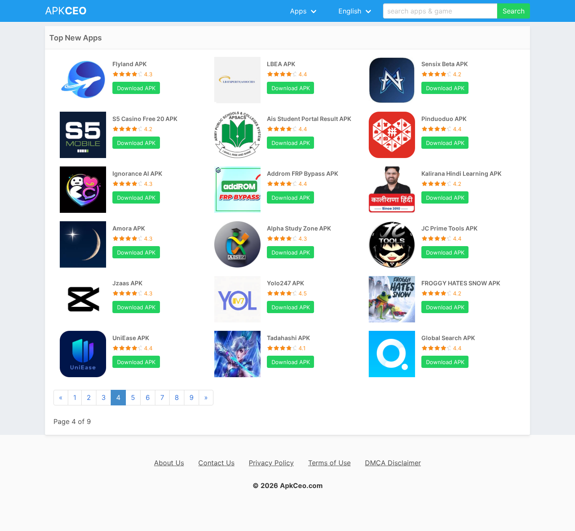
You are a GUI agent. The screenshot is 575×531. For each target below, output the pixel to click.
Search (513, 11)
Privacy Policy (271, 463)
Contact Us (216, 463)
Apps (298, 11)
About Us (169, 463)
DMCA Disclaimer (393, 463)
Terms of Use (329, 463)
